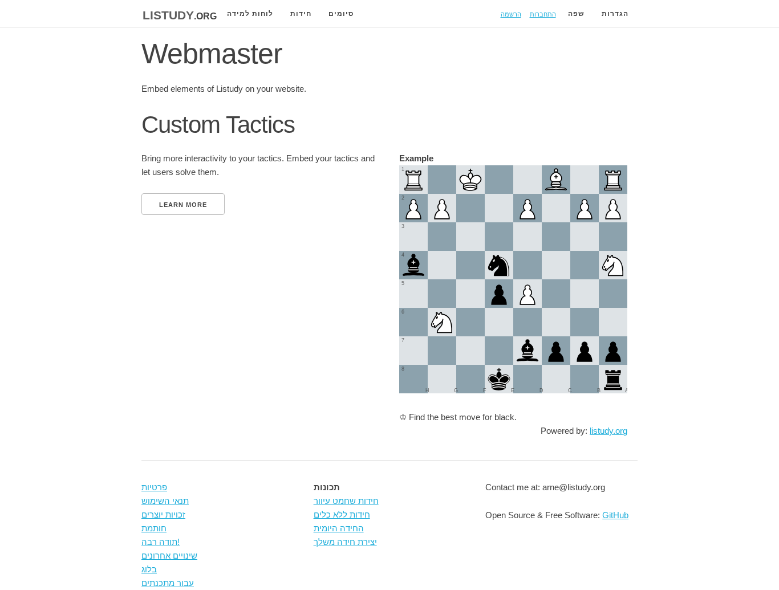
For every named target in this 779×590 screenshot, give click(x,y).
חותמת (154, 528)
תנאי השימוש (165, 501)
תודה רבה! (160, 542)
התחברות (543, 13)
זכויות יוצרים (163, 514)
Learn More (183, 204)
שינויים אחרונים (169, 555)
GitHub (615, 515)
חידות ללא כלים (342, 514)
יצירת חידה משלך (345, 542)
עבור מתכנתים (167, 583)
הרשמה (511, 13)
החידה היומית (339, 528)
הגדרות (615, 14)
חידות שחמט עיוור (346, 501)
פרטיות (154, 487)
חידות (300, 14)
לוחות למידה (250, 14)
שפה (576, 14)
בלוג (149, 569)
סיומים (341, 14)
